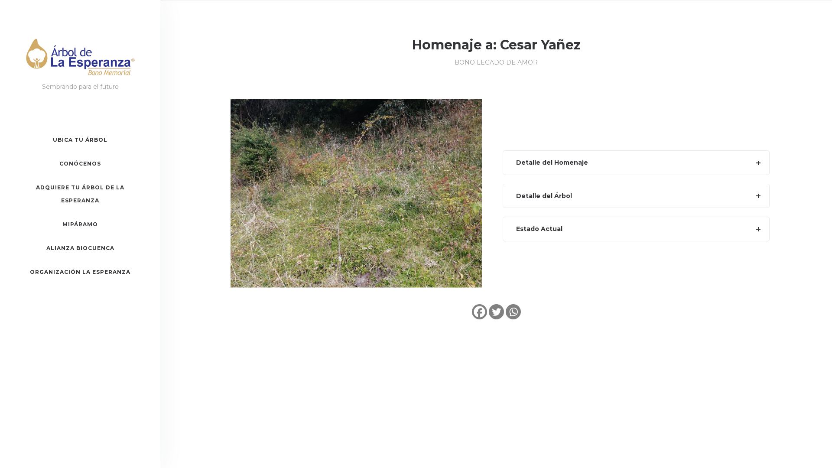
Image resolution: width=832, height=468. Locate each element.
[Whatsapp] (513, 311)
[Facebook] (479, 311)
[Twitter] (496, 311)
